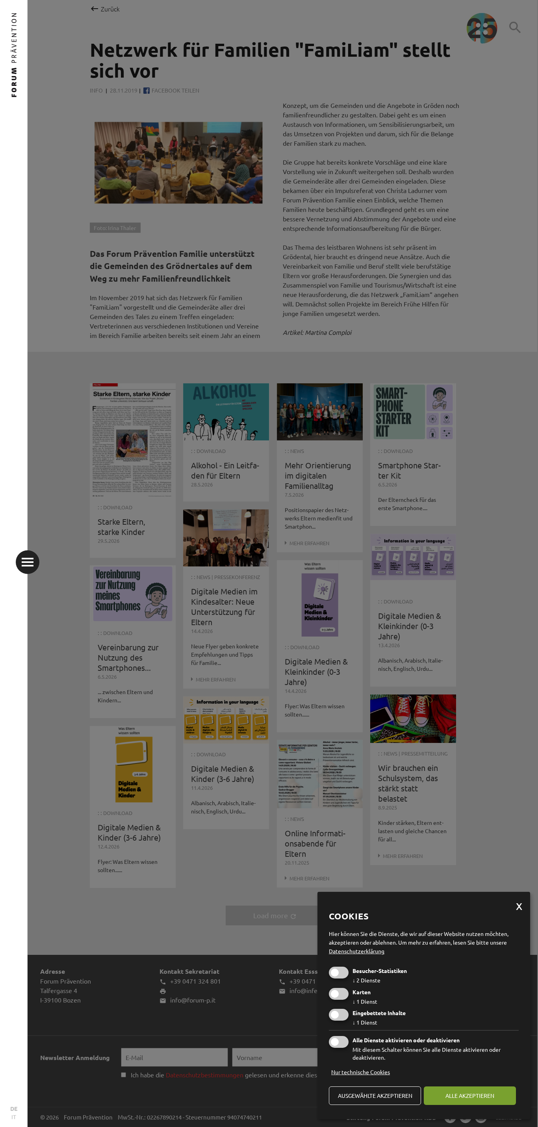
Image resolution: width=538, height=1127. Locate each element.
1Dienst (364, 1001)
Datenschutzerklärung (356, 950)
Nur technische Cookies (360, 1071)
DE (13, 1108)
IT (13, 1116)
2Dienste (366, 980)
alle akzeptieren (469, 1095)
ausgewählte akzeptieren (375, 1095)
